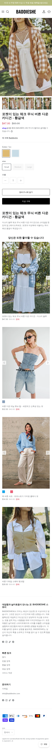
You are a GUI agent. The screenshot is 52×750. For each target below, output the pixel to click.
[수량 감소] (5, 180)
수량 (4, 175)
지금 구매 (26, 201)
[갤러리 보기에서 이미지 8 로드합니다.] (26, 57)
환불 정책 (6, 665)
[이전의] (4, 278)
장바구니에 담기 (26, 192)
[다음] (48, 278)
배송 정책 (6, 669)
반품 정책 (6, 661)
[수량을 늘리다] (21, 180)
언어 (3, 728)
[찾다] (9, 12)
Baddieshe (13, 138)
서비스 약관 (7, 673)
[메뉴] (3, 12)
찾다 (4, 657)
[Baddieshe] (26, 11)
